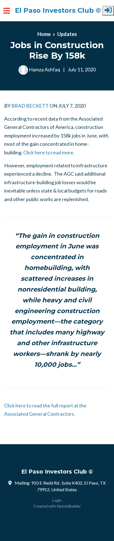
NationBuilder (69, 506)
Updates (67, 34)
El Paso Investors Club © (58, 10)
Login (57, 500)
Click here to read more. (48, 152)
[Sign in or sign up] (108, 10)
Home (44, 34)
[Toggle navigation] (6, 10)
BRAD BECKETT (30, 106)
